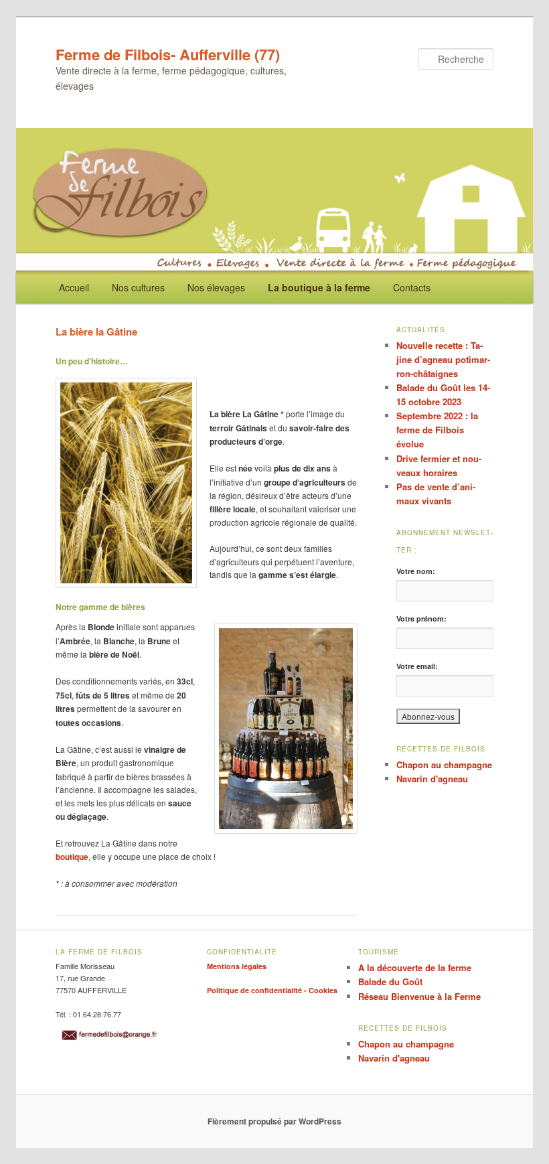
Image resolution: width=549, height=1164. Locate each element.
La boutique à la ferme (319, 287)
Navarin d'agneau (432, 778)
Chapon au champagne (444, 764)
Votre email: (417, 666)
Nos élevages (216, 287)
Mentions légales (236, 966)
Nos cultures (138, 287)
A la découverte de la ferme (414, 967)
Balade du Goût (390, 981)
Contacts (411, 287)
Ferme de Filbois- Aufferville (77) (168, 54)
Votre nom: (415, 571)
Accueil (74, 287)
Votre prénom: (421, 618)
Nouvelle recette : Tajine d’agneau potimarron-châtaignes (443, 359)
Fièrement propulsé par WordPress (274, 1121)
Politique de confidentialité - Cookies (272, 990)
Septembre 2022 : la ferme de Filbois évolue (437, 429)
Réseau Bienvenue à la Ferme (419, 996)
